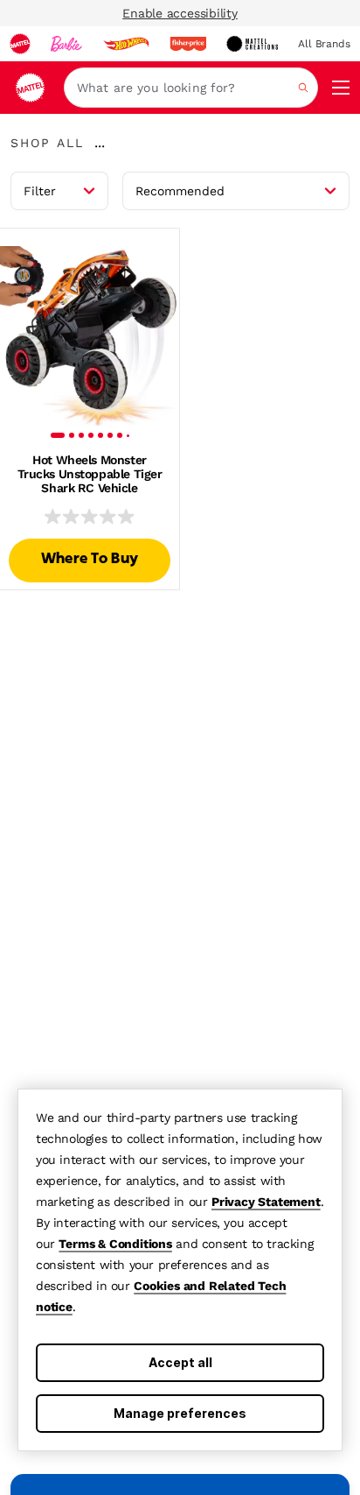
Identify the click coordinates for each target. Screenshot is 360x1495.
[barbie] (66, 43)
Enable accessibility (180, 13)
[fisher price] (188, 43)
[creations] (252, 43)
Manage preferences (180, 1413)
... (99, 143)
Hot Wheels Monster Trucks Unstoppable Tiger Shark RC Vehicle (90, 474)
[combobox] (191, 87)
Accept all (180, 1362)
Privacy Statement (266, 1202)
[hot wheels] (125, 43)
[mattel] (20, 43)
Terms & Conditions (115, 1244)
